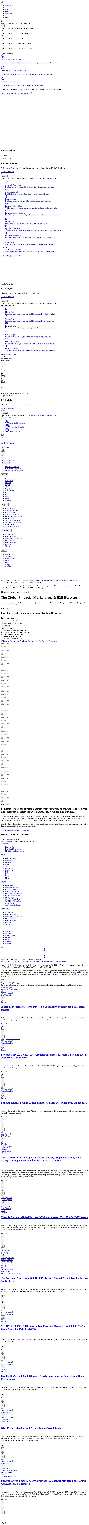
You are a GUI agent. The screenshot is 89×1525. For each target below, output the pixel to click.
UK (6, 492)
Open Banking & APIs (8, 1476)
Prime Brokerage (6, 1153)
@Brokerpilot (5, 1253)
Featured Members (11, 536)
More (7, 498)
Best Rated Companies (13, 469)
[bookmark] (2, 1030)
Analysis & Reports (12, 514)
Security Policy (27, 580)
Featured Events (10, 542)
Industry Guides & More (13, 516)
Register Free (10, 460)
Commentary (9, 490)
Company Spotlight (12, 510)
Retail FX (4, 1145)
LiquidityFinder (6, 1198)
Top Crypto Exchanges (13, 526)
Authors (8, 500)
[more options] (3, 1036)
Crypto (7, 485)
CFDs (3, 1211)
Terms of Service (39, 178)
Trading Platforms (7, 1207)
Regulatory (9, 489)
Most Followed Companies (14, 471)
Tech (7, 487)
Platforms (4, 1213)
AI (2, 1141)
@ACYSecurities (7, 995)
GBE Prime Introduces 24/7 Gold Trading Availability (31, 1427)
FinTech (4, 1000)
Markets (8, 483)
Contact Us (9, 554)
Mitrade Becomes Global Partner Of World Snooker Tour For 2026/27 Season (44, 1217)
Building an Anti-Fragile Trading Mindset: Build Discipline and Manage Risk (44, 1102)
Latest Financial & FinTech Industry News (15, 94)
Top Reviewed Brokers (9, 354)
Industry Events (10, 540)
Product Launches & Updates (11, 1273)
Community (9, 13)
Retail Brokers (6, 1151)
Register (8, 544)
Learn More (5, 447)
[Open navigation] (3, 25)
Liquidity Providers (7, 1258)
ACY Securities (6, 993)
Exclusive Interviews (12, 895)
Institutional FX (6, 1147)
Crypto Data (9, 524)
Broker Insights (10, 512)
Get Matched (6, 626)
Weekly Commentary (8, 1269)
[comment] (2, 1028)
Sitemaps (64, 580)
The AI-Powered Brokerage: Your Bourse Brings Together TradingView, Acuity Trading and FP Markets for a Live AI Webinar (41, 1159)
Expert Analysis (6, 1271)
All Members (9, 534)
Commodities (5, 1419)
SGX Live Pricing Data (13, 522)
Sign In (3, 460)
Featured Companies (12, 467)
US (6, 494)
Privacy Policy (53, 178)
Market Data (9, 518)
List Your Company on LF (12, 830)
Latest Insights (10, 508)
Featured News (10, 479)
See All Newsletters (7, 172)
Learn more (26, 830)
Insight (7, 11)
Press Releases (6, 1209)
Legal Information (39, 580)
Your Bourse (5, 1134)
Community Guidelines (53, 580)
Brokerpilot (5, 1251)
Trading (3, 1002)
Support (8, 556)
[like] (2, 1026)
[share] (2, 1033)
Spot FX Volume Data (13, 520)
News (7, 9)
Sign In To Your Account (9, 989)
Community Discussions (13, 538)
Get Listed (8, 566)
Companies (9, 5)
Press (7, 562)
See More (4, 155)
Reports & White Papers (9, 1470)
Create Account (6, 987)
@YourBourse (6, 1136)
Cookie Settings (72, 580)
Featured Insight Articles (9, 256)
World (7, 496)
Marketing (8, 560)
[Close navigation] (2, 458)
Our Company (10, 558)
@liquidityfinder (6, 1200)
